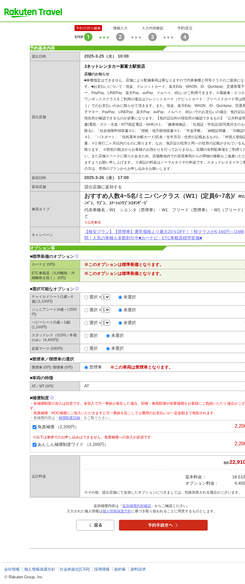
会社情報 (12, 569)
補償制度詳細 (69, 418)
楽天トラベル (33, 13)
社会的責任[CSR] (75, 569)
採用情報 (102, 569)
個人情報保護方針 (116, 511)
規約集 (120, 569)
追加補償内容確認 (136, 506)
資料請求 (138, 569)
